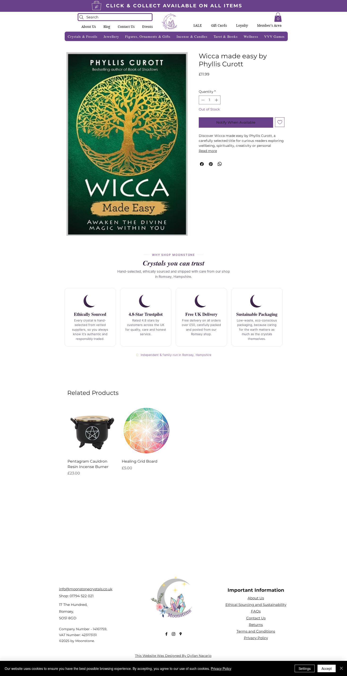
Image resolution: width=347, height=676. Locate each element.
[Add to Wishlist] (280, 122)
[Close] (341, 668)
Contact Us (256, 618)
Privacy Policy (221, 668)
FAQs (256, 611)
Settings (305, 668)
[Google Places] (180, 634)
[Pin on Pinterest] (211, 164)
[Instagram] (173, 634)
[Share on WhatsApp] (220, 164)
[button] (147, 26)
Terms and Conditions (256, 631)
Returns (256, 624)
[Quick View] (92, 430)
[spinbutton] (209, 100)
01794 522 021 (81, 596)
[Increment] (217, 100)
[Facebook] (166, 634)
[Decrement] (202, 100)
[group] (173, 441)
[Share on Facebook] (202, 164)
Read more (208, 151)
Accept (327, 668)
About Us (256, 598)
